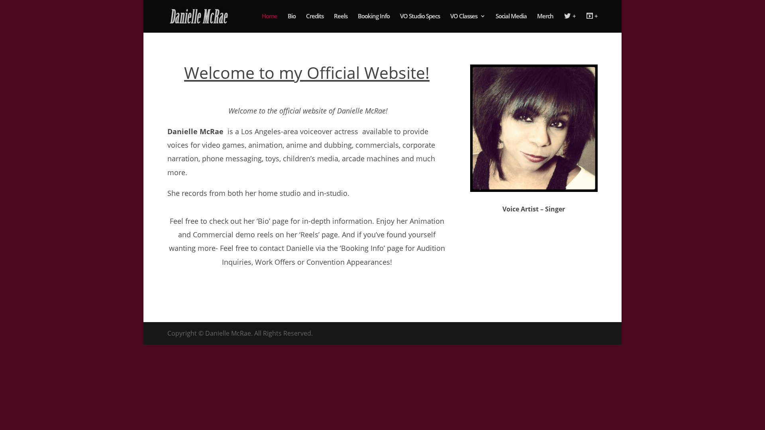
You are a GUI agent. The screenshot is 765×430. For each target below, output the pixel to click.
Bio (292, 16)
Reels (340, 16)
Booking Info (374, 16)
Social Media (511, 16)
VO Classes (463, 16)
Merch (545, 16)
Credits (315, 16)
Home (269, 16)
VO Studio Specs (420, 16)
